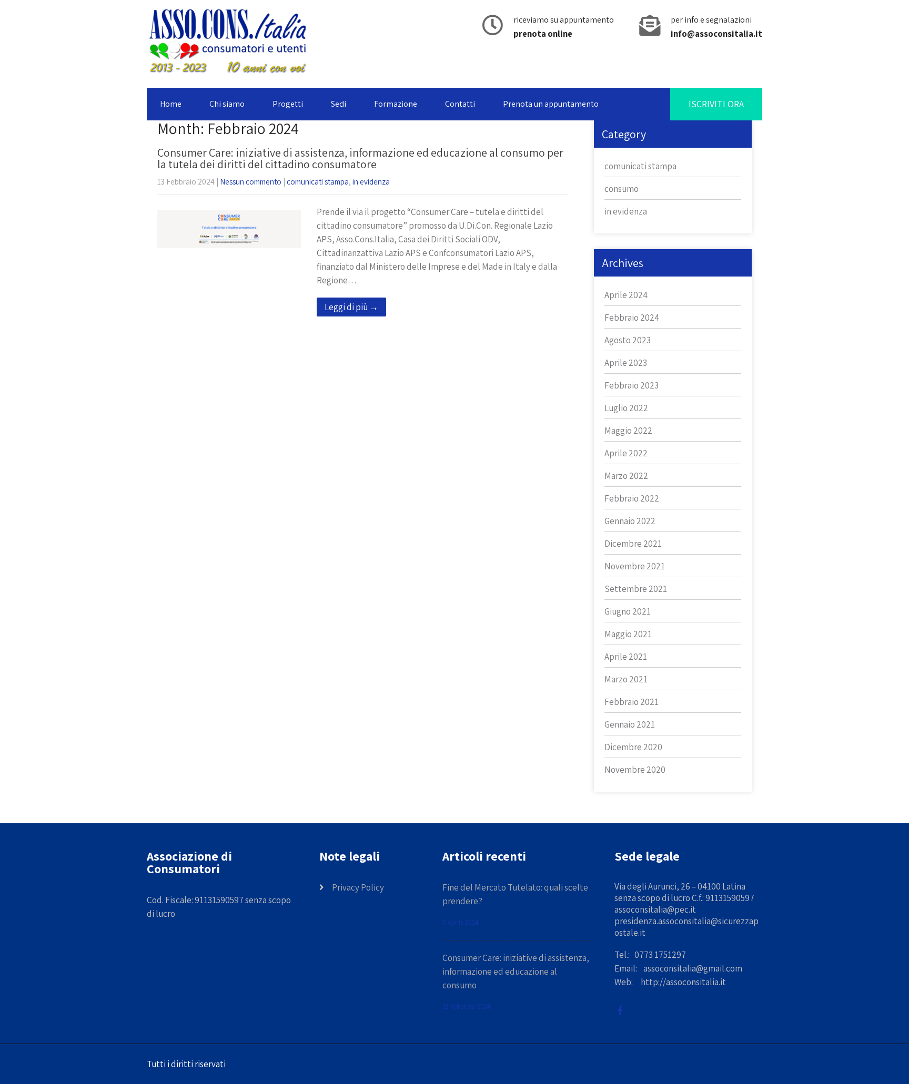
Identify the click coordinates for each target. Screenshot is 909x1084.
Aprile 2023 (625, 363)
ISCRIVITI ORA (716, 104)
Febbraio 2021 (631, 702)
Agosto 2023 (627, 340)
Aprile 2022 (626, 453)
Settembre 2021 (635, 589)
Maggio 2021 (628, 634)
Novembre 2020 (634, 769)
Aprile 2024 (626, 295)
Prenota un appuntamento (551, 103)
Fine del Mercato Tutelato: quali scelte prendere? (515, 894)
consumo (621, 189)
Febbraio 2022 (631, 498)
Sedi (338, 103)
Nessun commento (250, 182)
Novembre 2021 (634, 566)
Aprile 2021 (625, 656)
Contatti (460, 103)
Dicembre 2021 (633, 543)
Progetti (287, 103)
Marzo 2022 (626, 476)
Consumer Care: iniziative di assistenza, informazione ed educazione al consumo (515, 971)
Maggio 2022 (628, 430)
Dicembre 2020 (633, 747)
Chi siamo (227, 103)
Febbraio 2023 (631, 385)
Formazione (395, 103)
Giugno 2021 (627, 611)
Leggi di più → (351, 307)
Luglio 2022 (626, 408)
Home (170, 103)
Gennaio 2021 (629, 724)
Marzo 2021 (626, 679)
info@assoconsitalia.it (716, 33)
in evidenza (371, 182)
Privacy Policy (358, 887)
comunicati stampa (318, 182)
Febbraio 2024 (631, 317)
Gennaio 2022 (629, 521)
